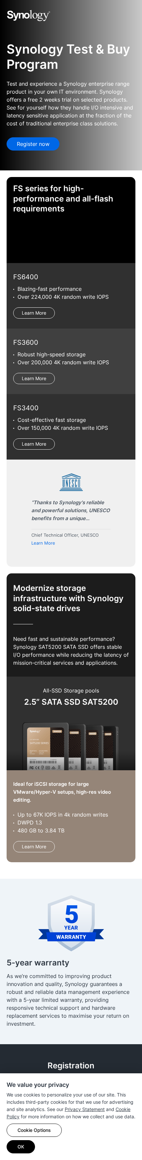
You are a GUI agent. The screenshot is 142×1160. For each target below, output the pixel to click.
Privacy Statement (85, 1109)
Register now (33, 144)
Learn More (34, 313)
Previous (15, 516)
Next (126, 516)
